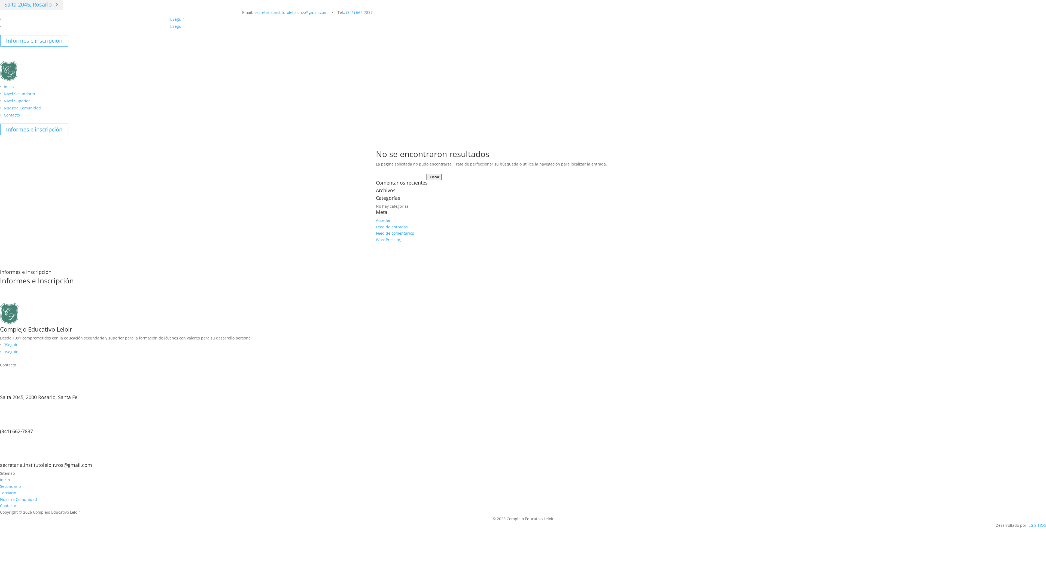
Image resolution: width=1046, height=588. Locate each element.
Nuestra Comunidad (22, 108)
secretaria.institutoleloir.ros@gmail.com (290, 12)
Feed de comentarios (395, 233)
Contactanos (22, 298)
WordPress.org (389, 239)
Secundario (10, 486)
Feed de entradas (392, 226)
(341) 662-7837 (359, 12)
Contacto (12, 115)
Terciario (8, 492)
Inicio (9, 86)
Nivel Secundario (19, 93)
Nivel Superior (17, 100)
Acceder (383, 220)
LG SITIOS (1037, 525)
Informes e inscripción (34, 40)
